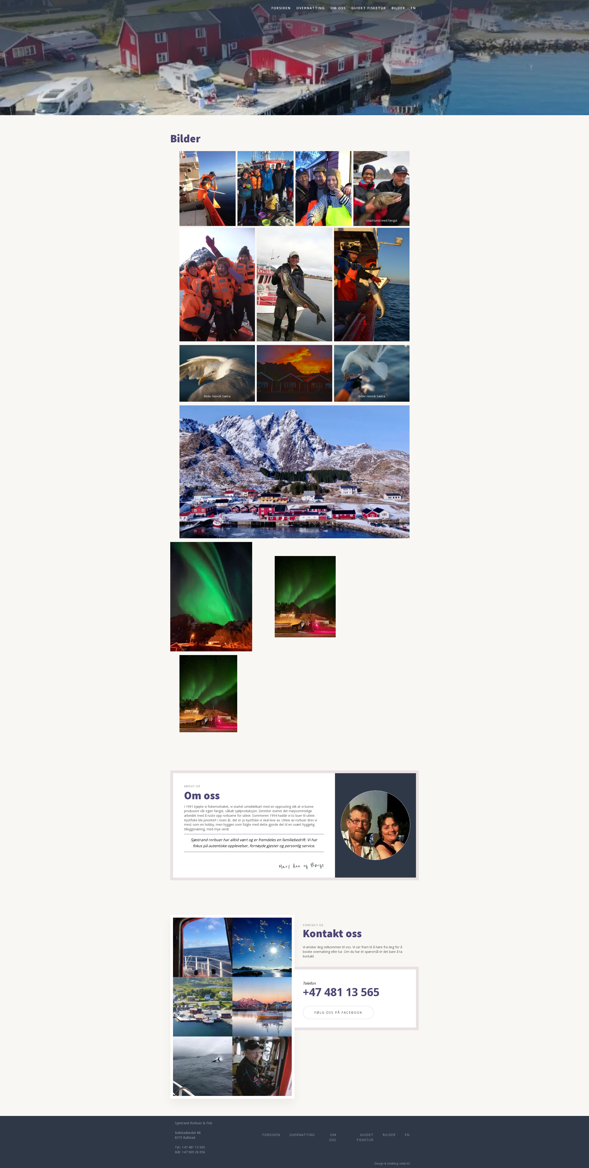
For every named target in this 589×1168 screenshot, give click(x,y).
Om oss (338, 8)
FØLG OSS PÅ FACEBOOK (338, 1012)
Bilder (398, 8)
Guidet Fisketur (368, 8)
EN (413, 8)
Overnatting (310, 8)
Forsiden (281, 8)
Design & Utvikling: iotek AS (392, 1163)
